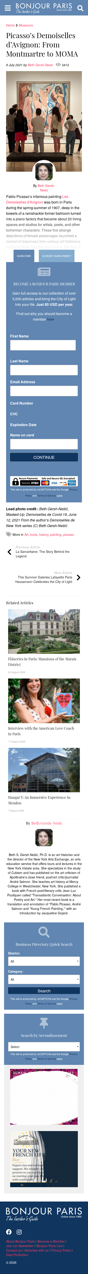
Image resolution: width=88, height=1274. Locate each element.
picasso (68, 534)
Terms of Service (46, 495)
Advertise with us (36, 1250)
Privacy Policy (61, 1250)
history (43, 534)
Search (44, 991)
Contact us (13, 1250)
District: (14, 953)
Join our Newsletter (20, 1245)
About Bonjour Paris (20, 1241)
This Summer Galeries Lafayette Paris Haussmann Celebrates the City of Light (43, 577)
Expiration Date (23, 424)
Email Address (22, 381)
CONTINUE (44, 457)
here (50, 319)
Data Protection (17, 1254)
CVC (14, 413)
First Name (19, 336)
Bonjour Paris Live (50, 1245)
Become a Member (51, 1241)
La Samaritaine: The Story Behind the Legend (42, 551)
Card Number (21, 403)
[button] (44, 662)
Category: (15, 971)
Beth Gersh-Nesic (41, 65)
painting (55, 534)
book (33, 534)
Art (26, 534)
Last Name (19, 360)
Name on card (22, 435)
